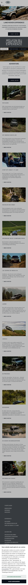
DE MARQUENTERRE (9, 538)
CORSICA (7, 544)
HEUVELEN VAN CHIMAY (10, 534)
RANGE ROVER (8, 508)
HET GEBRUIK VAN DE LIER (11, 523)
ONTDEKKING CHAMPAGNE (11, 536)
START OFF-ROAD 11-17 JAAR (12, 525)
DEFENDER (7, 510)
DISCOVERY (7, 512)
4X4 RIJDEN (7, 521)
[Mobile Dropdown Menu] (1, 2)
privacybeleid (5, 569)
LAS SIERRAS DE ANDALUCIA (11, 542)
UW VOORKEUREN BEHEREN (14, 577)
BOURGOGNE (8, 540)
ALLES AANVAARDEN (14, 581)
